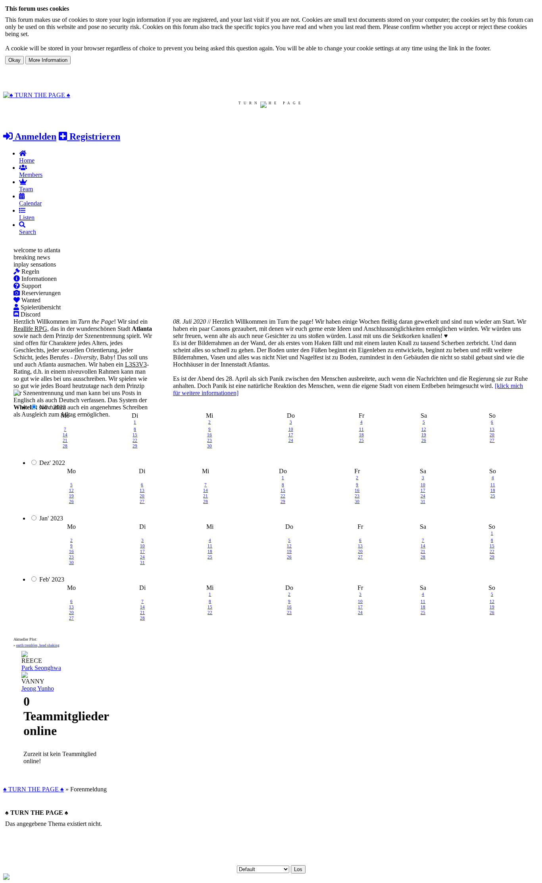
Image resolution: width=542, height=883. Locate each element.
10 (290, 429)
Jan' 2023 (51, 518)
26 (423, 440)
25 (361, 440)
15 (135, 434)
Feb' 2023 (51, 579)
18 (361, 434)
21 (65, 440)
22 (135, 440)
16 (209, 434)
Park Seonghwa (41, 667)
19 (423, 434)
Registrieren (93, 136)
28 (65, 445)
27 (492, 440)
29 (135, 445)
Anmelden (34, 136)
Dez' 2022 (52, 462)
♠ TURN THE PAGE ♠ (33, 789)
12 (423, 429)
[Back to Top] (6, 877)
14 (65, 434)
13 (492, 429)
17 (290, 434)
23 (209, 440)
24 (290, 440)
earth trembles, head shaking (38, 645)
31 (423, 501)
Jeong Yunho (37, 688)
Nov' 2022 (52, 407)
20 (492, 434)
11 (361, 429)
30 (209, 445)
